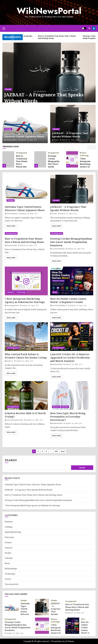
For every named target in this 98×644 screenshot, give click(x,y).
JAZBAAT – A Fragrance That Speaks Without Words (43, 98)
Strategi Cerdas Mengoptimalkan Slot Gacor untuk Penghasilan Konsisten (56, 164)
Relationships (11, 568)
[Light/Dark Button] (84, 28)
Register (94, 28)
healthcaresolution (15, 420)
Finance (8, 542)
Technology (84, 156)
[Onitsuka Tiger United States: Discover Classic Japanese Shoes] (25, 124)
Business (83, 153)
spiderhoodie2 (11, 140)
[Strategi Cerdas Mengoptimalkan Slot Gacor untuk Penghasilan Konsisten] (40, 159)
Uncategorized (21, 153)
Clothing (9, 527)
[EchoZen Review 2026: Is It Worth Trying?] (26, 395)
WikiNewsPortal (49, 11)
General (8, 547)
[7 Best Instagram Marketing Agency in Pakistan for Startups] (72, 159)
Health (8, 553)
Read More (11, 226)
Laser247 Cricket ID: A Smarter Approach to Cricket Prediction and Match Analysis (70, 358)
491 (56, 451)
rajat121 (10, 361)
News (55, 292)
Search (11, 460)
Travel (8, 579)
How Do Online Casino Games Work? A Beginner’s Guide (68, 300)
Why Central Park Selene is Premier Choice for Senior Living (26, 356)
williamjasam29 (13, 306)
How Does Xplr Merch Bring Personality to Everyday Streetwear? (67, 417)
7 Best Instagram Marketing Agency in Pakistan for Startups (85, 166)
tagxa (56, 140)
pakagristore (12, 246)
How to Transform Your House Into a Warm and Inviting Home (21, 164)
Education (9, 537)
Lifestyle (8, 89)
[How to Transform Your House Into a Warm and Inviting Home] (8, 159)
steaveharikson (58, 249)
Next (63, 451)
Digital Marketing (13, 532)
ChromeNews (56, 641)
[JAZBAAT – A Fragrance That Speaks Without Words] (49, 75)
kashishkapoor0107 (59, 306)
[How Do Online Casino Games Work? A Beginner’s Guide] (71, 281)
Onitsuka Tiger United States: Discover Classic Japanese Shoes (24, 135)
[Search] (89, 28)
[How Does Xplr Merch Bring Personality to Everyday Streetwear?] (71, 395)
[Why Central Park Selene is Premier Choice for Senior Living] (26, 336)
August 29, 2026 (26, 140)
